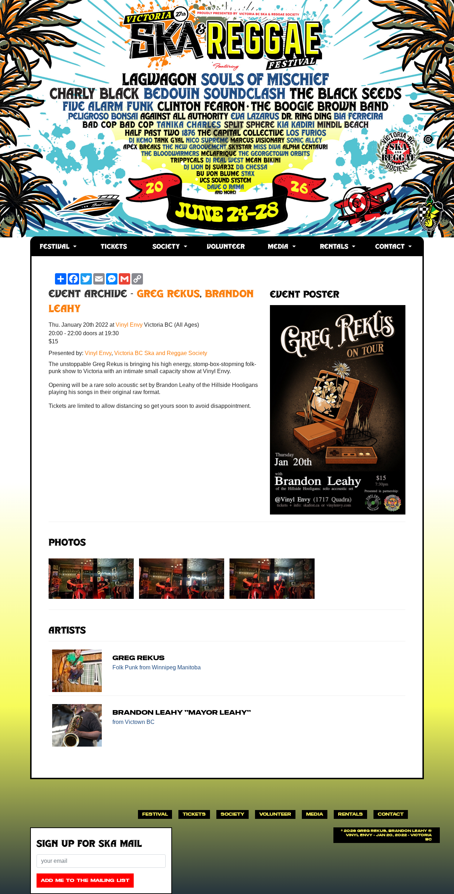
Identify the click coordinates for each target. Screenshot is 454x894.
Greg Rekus (168, 295)
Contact (391, 247)
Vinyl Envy (130, 325)
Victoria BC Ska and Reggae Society (160, 353)
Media (279, 247)
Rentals (335, 247)
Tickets (114, 247)
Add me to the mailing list (85, 880)
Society (167, 247)
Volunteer (226, 247)
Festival (56, 247)
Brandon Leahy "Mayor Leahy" (181, 712)
